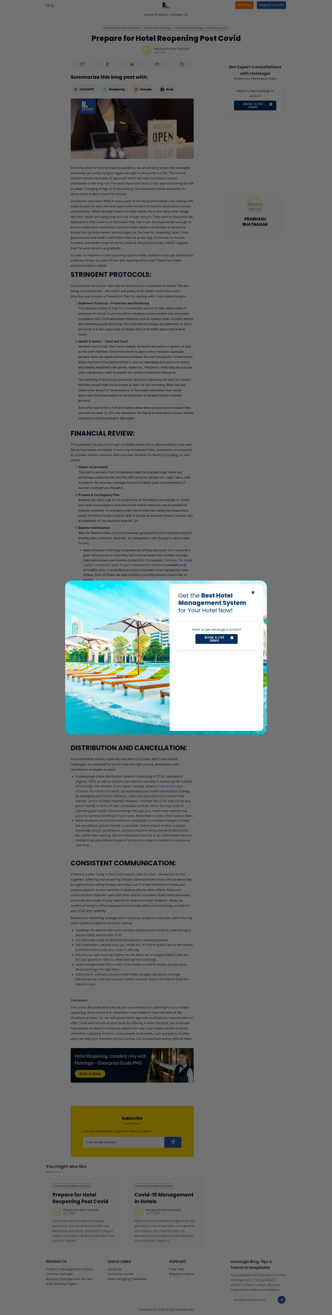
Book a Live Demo (214, 639)
